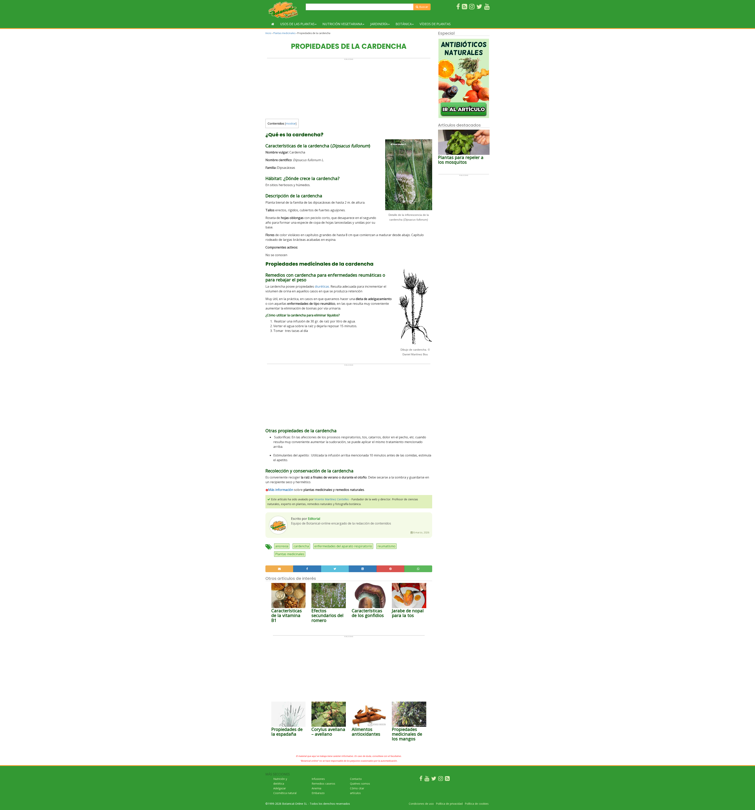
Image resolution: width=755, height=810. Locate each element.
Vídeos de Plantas (435, 24)
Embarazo (318, 793)
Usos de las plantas (297, 24)
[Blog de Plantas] (447, 779)
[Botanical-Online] (284, 10)
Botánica (404, 24)
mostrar (291, 123)
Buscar (423, 7)
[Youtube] (426, 779)
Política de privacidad (449, 803)
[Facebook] (421, 779)
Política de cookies (477, 803)
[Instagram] (440, 779)
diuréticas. (322, 286)
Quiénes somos (360, 783)
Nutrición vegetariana (342, 24)
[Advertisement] (348, 87)
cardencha (301, 546)
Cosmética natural (284, 793)
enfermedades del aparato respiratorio (343, 546)
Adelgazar (279, 788)
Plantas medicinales (284, 33)
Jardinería (379, 24)
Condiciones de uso (421, 803)
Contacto (356, 779)
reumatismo (386, 546)
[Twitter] (433, 779)
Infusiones (318, 779)
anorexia (281, 546)
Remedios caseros (323, 783)
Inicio (268, 33)
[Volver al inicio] (272, 24)
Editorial (314, 518)
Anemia (316, 788)
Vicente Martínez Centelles (331, 499)
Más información (280, 490)
